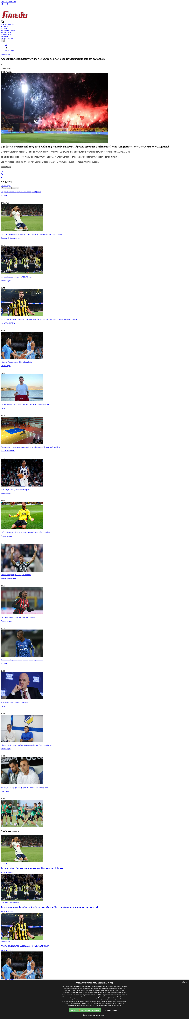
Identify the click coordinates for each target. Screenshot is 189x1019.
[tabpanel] (94, 508)
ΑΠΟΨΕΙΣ (5, 36)
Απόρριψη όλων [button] (111, 1010)
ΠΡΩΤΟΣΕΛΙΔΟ (7, 2)
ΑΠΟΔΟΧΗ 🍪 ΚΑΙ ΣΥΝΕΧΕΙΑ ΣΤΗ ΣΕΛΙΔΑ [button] (85, 1010)
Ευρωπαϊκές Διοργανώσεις (10, 902)
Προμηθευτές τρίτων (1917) (92, 995)
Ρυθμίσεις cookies (101, 1005)
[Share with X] (2, 174)
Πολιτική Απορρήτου (114, 1005)
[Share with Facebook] (2, 171)
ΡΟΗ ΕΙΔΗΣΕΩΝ (7, 24)
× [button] (186, 982)
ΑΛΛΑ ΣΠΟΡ (6, 32)
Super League (10, 50)
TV (15, 2)
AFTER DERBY (7, 38)
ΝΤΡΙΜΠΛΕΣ (6, 34)
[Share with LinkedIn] (2, 177)
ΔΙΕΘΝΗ (4, 28)
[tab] (6, 188)
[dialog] (94, 999)
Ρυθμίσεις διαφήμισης (98, 1003)
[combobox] (183, 982)
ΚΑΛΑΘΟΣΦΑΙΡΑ (8, 30)
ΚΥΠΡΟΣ (4, 26)
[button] (95, 1015)
